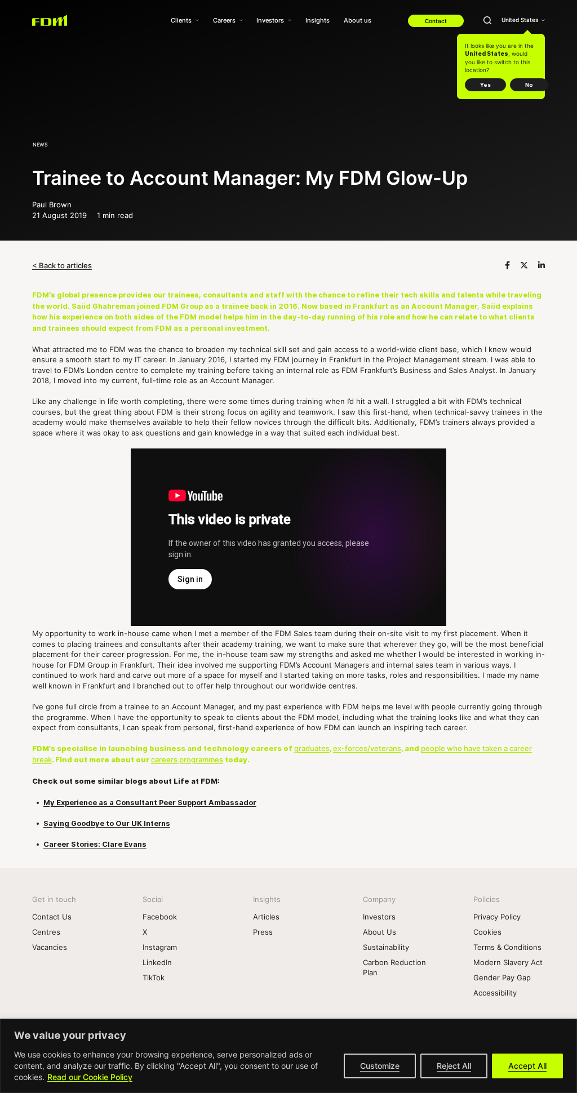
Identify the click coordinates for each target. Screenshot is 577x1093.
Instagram (160, 947)
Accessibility (495, 993)
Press (263, 932)
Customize (380, 1065)
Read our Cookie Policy (89, 1077)
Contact (436, 21)
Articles (266, 917)
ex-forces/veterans (367, 748)
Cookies (487, 932)
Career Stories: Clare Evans (95, 844)
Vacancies (49, 947)
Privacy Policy (497, 917)
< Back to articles (62, 265)
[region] (288, 1056)
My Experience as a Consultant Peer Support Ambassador (149, 802)
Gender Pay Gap (502, 977)
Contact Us (52, 917)
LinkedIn (157, 962)
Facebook (160, 917)
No (529, 85)
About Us (379, 932)
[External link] (508, 265)
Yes (485, 85)
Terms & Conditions (507, 947)
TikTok (154, 977)
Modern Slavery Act (508, 962)
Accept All (527, 1065)
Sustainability (386, 947)
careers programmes (187, 759)
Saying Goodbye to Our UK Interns (106, 823)
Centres (46, 932)
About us (357, 20)
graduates (312, 748)
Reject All (454, 1065)
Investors (270, 20)
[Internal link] (50, 20)
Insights (317, 20)
